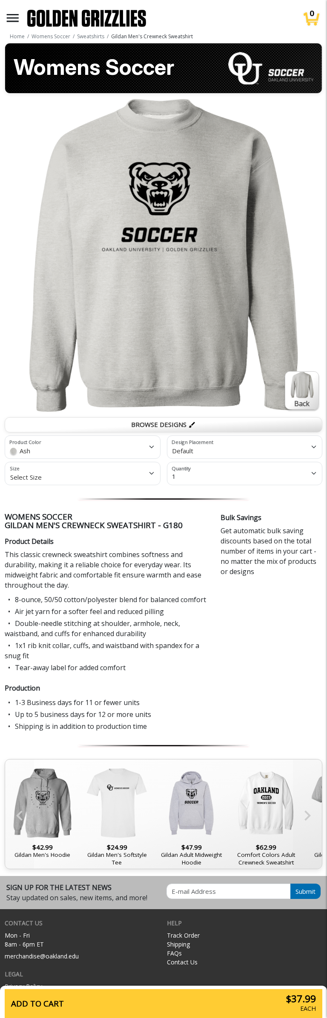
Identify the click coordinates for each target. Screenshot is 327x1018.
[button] (13, 18)
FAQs (174, 953)
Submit (305, 891)
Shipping (178, 944)
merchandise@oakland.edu (42, 956)
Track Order (183, 935)
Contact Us (182, 962)
